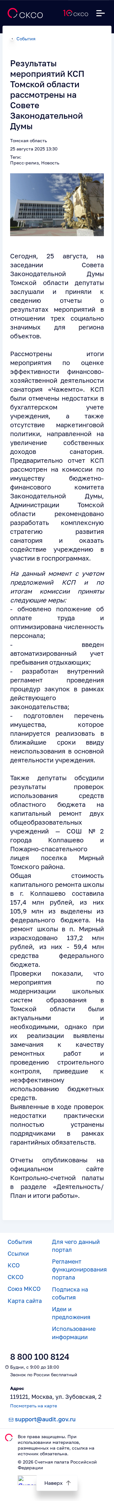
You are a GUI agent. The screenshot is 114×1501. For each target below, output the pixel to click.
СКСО (15, 1276)
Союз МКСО (24, 1288)
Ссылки (18, 1253)
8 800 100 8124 (39, 1357)
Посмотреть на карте (33, 1405)
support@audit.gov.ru (45, 1419)
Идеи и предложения (71, 1312)
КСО (14, 1265)
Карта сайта (25, 1300)
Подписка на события (70, 1293)
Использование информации (74, 1332)
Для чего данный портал (76, 1245)
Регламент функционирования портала (79, 1269)
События (25, 38)
